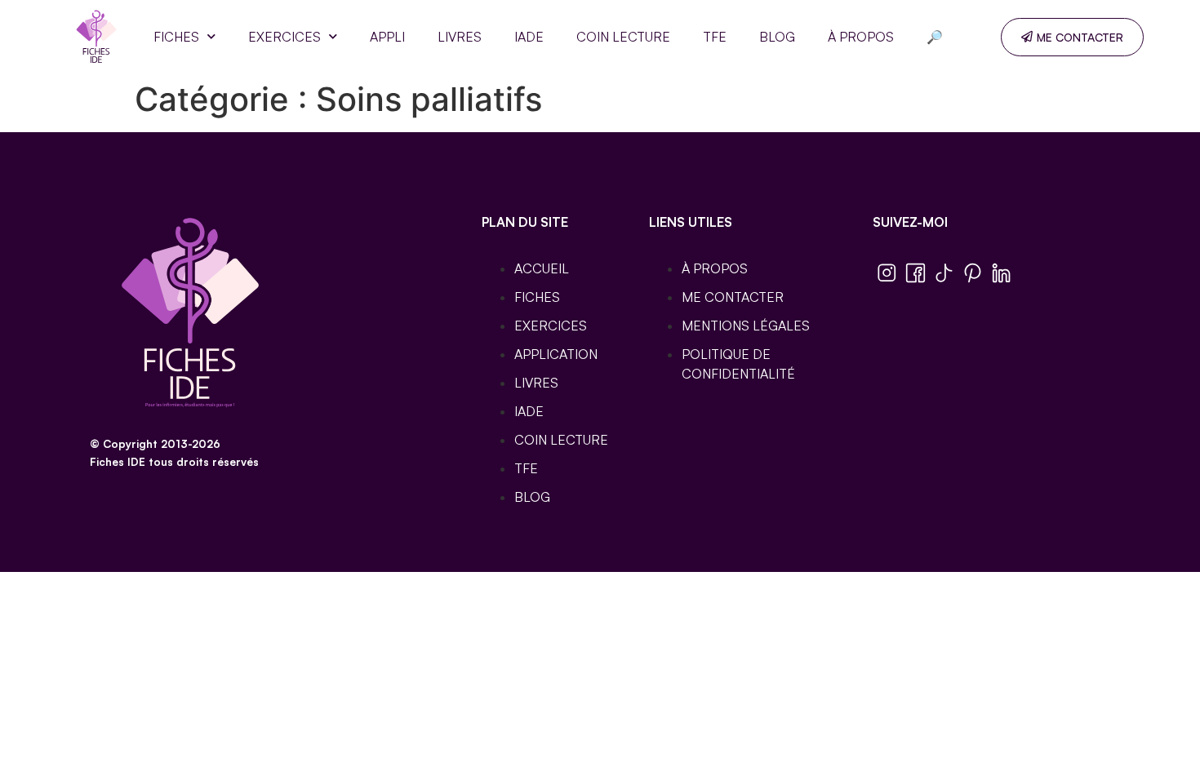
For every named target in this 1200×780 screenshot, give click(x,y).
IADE (529, 37)
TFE (715, 37)
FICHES (176, 37)
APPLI (387, 37)
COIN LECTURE (623, 37)
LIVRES (460, 37)
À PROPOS (861, 37)
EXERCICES (284, 37)
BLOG (777, 37)
